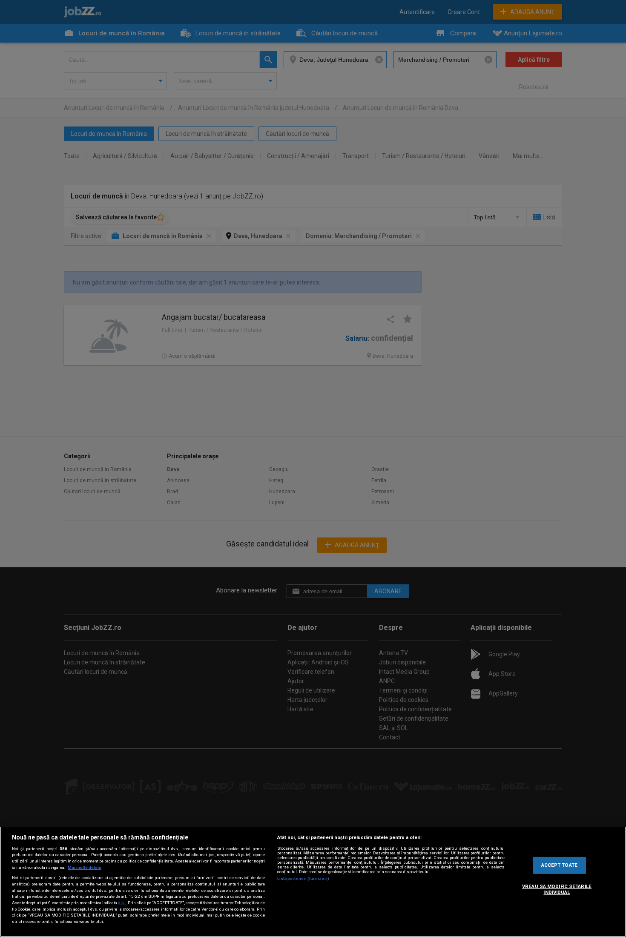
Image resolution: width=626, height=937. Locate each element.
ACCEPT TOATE (559, 865)
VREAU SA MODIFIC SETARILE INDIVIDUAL (557, 889)
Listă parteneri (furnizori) (303, 878)
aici (122, 902)
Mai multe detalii (84, 867)
